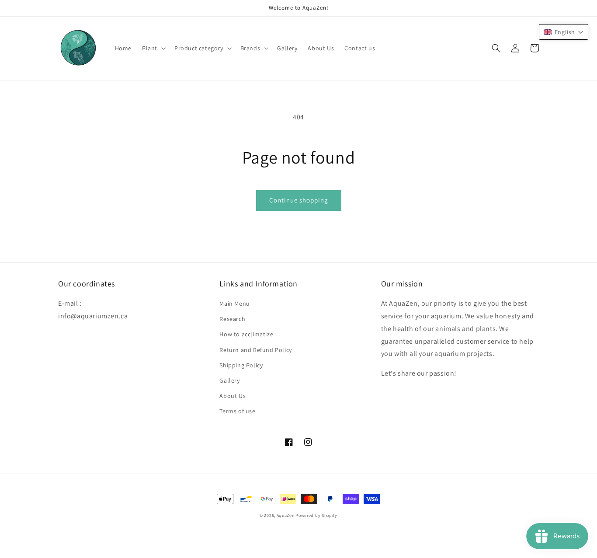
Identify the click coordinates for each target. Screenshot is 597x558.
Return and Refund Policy (255, 350)
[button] (153, 48)
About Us (232, 396)
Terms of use (237, 411)
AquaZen (286, 515)
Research (232, 319)
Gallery (229, 380)
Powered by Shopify (316, 515)
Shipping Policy (241, 365)
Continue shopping (298, 200)
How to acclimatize (246, 334)
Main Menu (234, 303)
